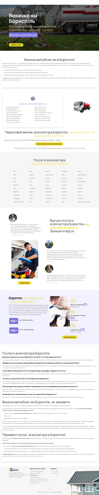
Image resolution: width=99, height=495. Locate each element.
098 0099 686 (54, 473)
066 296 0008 (54, 471)
